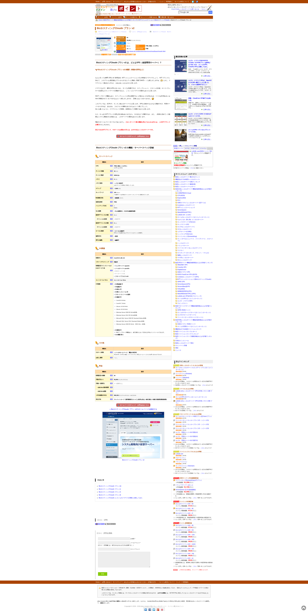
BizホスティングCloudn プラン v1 (110, 489)
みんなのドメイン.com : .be (184, 504)
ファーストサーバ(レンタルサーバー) (190, 248)
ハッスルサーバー (183, 243)
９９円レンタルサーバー (185, 257)
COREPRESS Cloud (184, 193)
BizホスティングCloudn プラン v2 (133, 460)
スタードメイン (181, 458)
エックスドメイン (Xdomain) (185, 466)
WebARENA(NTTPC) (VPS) (187, 294)
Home (98, 1)
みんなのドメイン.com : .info (185, 539)
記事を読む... (207, 76)
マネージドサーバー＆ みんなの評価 (190, 414)
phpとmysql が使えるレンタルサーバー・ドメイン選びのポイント (162, 606)
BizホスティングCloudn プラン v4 (110, 492)
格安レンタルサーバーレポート (185, 186)
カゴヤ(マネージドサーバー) (187, 315)
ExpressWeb (182, 198)
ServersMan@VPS (184, 286)
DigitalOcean (182, 269)
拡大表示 (105, 50)
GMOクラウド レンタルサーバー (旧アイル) (192, 203)
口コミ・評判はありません (139, 31)
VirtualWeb (181, 289)
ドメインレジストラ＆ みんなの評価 (190, 451)
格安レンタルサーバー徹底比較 (185, 184)
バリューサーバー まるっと (184, 485)
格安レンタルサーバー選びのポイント (187, 177)
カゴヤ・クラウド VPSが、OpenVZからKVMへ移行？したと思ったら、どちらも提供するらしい (200, 82)
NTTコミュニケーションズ (186, 207)
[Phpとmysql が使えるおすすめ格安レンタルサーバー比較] (197, 1)
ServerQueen (182, 210)
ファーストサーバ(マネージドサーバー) (190, 317)
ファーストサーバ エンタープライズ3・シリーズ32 (192, 424)
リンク (161, 1)
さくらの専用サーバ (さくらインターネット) (192, 326)
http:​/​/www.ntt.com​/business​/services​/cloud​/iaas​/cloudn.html (146, 51)
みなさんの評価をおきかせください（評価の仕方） (140, 1)
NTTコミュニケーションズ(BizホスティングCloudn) (112, 31)
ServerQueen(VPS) (184, 284)
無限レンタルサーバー (185, 255)
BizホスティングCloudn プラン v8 (110, 495)
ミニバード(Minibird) (182, 377)
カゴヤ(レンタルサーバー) (186, 227)
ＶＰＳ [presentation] (187, 148)
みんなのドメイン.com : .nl (184, 513)
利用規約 (169, 1)
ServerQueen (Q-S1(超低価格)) (186, 490)
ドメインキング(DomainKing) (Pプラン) (189, 480)
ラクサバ (180, 250)
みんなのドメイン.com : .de (184, 508)
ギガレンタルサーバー (185, 229)
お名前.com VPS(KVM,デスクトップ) (189, 296)
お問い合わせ (106, 1)
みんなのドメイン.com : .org (185, 553)
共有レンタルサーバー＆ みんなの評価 (191, 365)
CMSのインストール (182, 340)
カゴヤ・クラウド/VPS (185, 301)
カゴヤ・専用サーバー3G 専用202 (187, 436)
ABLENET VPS (182, 265)
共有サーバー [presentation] (178, 148)
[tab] (178, 148)
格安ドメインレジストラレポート (186, 331)
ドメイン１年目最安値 (186, 501)
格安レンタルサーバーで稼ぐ (184, 343)
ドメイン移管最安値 (186, 523)
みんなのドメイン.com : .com (185, 535)
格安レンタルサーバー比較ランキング (187, 182)
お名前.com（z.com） (185, 215)
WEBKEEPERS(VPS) (185, 291)
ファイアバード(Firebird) (184, 373)
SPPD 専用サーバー (184, 310)
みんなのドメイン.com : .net (185, 549)
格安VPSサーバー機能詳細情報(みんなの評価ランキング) (193, 262)
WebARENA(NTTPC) (184, 212)
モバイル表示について (182, 1)
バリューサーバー (183, 245)
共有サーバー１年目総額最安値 (189, 478)
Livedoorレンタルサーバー (186, 205)
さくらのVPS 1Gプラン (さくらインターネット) (191, 397)
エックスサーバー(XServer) (186, 222)
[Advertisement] (191, 38)
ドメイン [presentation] (203, 148)
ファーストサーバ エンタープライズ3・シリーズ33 (192, 428)
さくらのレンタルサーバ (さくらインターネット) (193, 217)
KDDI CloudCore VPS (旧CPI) (187, 274)
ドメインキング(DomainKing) (187, 236)
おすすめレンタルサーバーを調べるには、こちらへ (189, 9)
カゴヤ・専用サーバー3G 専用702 (187, 440)
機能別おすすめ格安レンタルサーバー (187, 179)
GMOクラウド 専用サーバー (187, 324)
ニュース (178, 350)
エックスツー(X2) (183, 224)
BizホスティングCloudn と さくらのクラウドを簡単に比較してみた (120, 498)
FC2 (179, 200)
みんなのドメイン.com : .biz (185, 530)
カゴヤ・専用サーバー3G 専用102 (187, 432)
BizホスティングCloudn (159, 31)
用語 (176, 348)
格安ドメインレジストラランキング (187, 334)
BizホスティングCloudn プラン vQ (110, 486)
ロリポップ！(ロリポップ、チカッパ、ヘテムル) (193, 253)
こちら (192, 168)
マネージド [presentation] (195, 148)
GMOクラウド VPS (184, 272)
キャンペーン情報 (181, 345)
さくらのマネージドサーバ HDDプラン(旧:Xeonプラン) (194, 416)
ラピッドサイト (183, 303)
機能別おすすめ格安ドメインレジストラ (188, 329)
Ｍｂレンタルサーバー (185, 260)
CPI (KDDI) (181, 195)
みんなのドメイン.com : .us (184, 558)
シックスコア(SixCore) (185, 234)
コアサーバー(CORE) (184, 231)
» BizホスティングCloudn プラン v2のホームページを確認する (133, 409)
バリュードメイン (181, 462)
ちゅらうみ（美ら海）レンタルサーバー (191, 219)
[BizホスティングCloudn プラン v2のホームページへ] (103, 48)
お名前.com (179, 454)
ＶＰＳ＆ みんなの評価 (186, 388)
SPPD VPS (181, 282)
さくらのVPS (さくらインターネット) (190, 298)
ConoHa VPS (182, 267)
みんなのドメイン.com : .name (186, 544)
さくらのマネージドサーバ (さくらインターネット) (194, 312)
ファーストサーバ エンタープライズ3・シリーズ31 (192, 420)
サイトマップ (117, 1)
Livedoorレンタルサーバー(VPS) (188, 277)
